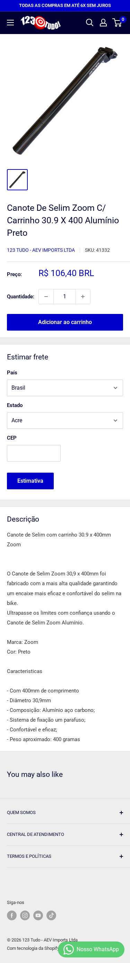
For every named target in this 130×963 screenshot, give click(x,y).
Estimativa (30, 481)
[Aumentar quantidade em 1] (83, 296)
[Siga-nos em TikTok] (51, 915)
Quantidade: (20, 296)
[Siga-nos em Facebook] (12, 915)
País (12, 373)
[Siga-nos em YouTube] (38, 915)
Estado (15, 405)
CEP (12, 438)
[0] (117, 22)
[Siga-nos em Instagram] (25, 915)
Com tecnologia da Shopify (33, 948)
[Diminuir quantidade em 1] (46, 296)
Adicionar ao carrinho (65, 322)
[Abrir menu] (10, 22)
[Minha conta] (103, 22)
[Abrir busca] (90, 22)
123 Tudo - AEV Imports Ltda (41, 250)
